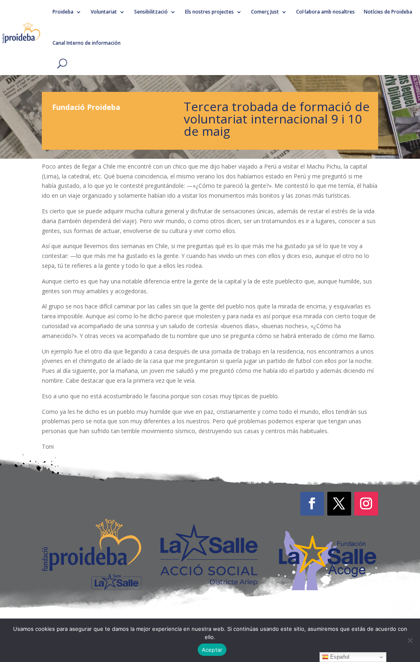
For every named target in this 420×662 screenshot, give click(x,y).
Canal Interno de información (86, 42)
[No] (410, 640)
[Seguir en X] (339, 504)
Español (339, 657)
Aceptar (212, 649)
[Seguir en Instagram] (366, 504)
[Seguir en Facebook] (312, 504)
